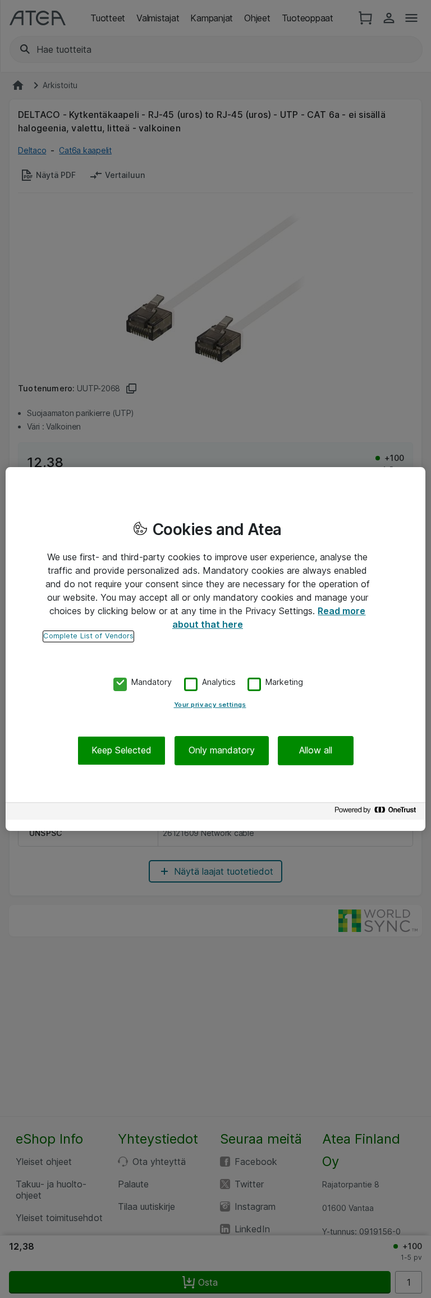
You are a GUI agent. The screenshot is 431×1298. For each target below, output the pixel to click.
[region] (215, 649)
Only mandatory (222, 750)
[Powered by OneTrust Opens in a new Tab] (377, 813)
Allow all (315, 750)
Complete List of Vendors (88, 636)
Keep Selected (121, 750)
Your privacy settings (210, 705)
